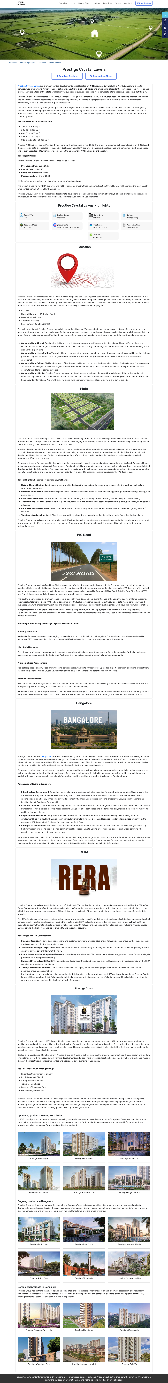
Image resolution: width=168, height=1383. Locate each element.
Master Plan (83, 3)
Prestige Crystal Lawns (29, 86)
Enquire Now (145, 3)
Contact (128, 3)
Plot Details (83, 408)
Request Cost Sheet (102, 76)
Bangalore (46, 756)
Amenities (107, 3)
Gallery (118, 3)
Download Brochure (67, 76)
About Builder (55, 63)
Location (96, 3)
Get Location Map (83, 266)
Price (72, 3)
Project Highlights (27, 63)
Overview (63, 3)
